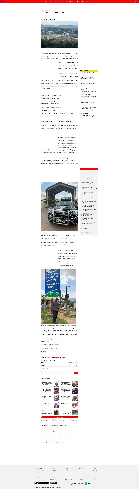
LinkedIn (80, 477)
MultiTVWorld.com (68, 475)
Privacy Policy (38, 477)
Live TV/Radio (78, 1)
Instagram (81, 475)
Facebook (81, 470)
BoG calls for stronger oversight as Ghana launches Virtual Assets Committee (88, 175)
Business (59, 1)
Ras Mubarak (47, 357)
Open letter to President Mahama (47, 427)
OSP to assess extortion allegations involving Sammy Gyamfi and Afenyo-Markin (88, 97)
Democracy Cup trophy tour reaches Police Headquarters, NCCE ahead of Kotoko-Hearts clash (87, 184)
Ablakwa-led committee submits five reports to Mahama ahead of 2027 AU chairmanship (89, 112)
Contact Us (38, 472)
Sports (63, 1)
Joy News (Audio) (68, 479)
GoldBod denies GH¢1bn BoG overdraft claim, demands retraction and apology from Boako (88, 107)
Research (72, 1)
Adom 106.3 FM (53, 470)
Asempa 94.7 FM (53, 475)
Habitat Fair (95, 470)
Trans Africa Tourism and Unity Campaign (58, 357)
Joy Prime (66, 472)
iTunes (81, 483)
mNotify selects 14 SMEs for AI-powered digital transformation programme (88, 179)
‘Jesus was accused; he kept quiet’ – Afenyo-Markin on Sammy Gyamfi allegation (88, 83)
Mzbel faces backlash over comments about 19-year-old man (88, 232)
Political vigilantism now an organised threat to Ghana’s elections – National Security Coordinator (88, 228)
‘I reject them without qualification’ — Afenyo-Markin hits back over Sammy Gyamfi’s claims (88, 93)
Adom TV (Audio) (67, 477)
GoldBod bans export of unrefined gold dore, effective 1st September (88, 206)
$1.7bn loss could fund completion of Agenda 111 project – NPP (88, 219)
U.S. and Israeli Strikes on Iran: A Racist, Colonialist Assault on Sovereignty (54, 442)
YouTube (80, 468)
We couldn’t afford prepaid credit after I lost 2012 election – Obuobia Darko (88, 117)
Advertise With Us (39, 470)
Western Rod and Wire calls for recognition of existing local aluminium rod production (89, 189)
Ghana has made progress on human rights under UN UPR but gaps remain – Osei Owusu (88, 194)
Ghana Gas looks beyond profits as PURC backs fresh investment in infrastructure (88, 202)
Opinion (67, 1)
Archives (95, 477)
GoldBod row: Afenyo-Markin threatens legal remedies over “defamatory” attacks (87, 78)
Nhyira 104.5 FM (53, 479)
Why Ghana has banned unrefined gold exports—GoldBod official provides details (89, 172)
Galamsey (95, 475)
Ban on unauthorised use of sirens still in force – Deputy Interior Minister (88, 210)
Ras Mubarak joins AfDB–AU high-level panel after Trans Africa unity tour (53, 425)
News (46, 1)
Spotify (89, 483)
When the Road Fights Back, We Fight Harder (49, 431)
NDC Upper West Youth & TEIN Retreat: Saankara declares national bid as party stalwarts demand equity (88, 215)
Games (94, 468)
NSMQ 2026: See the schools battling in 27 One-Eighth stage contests (88, 223)
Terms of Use (38, 475)
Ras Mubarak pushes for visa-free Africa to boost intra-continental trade (53, 429)
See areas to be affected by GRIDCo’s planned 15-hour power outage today (88, 102)
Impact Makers (96, 472)
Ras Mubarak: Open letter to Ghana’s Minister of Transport (51, 438)
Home (42, 1)
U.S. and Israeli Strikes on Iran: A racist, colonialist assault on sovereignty (54, 440)
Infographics (81, 479)
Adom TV (66, 470)
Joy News (66, 468)
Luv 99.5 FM (52, 477)
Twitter (80, 472)
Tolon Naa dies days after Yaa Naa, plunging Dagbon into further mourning (88, 88)
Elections (88, 1)
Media (83, 1)
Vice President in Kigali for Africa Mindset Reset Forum (88, 198)
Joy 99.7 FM (52, 468)
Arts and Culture (52, 1)
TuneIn (75, 483)
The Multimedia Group (40, 468)
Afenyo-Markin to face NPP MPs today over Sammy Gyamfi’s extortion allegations (87, 74)
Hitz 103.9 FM (53, 472)
